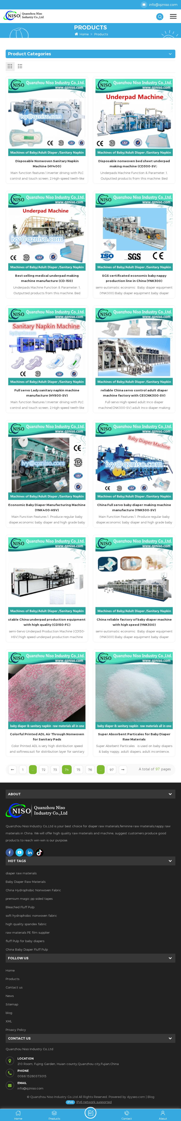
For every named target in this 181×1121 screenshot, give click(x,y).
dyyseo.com (136, 1097)
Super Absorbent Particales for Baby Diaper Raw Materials (134, 736)
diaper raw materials (21, 873)
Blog (151, 1097)
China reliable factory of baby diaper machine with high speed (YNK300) (134, 622)
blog (9, 1013)
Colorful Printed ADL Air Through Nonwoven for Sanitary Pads (47, 736)
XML (9, 1021)
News (10, 996)
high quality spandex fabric (26, 924)
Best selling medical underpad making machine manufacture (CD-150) (47, 278)
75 (78, 769)
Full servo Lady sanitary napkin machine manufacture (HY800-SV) (46, 392)
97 (112, 769)
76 (90, 769)
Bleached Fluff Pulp (20, 907)
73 (55, 769)
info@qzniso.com (163, 5)
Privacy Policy (16, 1030)
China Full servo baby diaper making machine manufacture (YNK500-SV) (134, 507)
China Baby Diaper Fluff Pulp (27, 949)
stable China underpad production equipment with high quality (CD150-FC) (47, 622)
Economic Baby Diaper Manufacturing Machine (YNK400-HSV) (47, 507)
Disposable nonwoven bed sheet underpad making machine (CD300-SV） (134, 163)
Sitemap (12, 1004)
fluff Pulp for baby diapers (25, 941)
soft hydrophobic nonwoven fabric (31, 915)
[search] (159, 16)
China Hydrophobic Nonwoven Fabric (33, 890)
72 (43, 769)
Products (101, 34)
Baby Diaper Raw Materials (25, 882)
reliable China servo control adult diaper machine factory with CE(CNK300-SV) (134, 392)
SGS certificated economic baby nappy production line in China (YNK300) (134, 278)
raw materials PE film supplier (28, 932)
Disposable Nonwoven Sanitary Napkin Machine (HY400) (47, 163)
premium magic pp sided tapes (29, 898)
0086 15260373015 (31, 1076)
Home (84, 34)
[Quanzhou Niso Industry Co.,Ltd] (47, 15)
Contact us (14, 987)
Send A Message (90, 1113)
